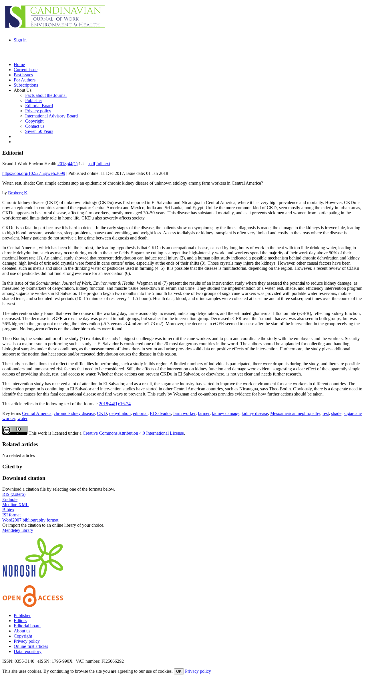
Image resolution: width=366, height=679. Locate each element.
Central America (36, 413)
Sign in (20, 39)
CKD (102, 413)
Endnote (9, 499)
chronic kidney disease (74, 413)
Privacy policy (27, 641)
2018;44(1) (67, 163)
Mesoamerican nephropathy (295, 413)
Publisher (22, 615)
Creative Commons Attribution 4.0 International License (133, 433)
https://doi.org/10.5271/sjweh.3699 (33, 173)
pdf (91, 163)
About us (22, 630)
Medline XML (15, 504)
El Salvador (160, 413)
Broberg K (17, 192)
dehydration (120, 413)
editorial (140, 413)
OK (179, 671)
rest (326, 413)
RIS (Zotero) (13, 494)
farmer (204, 413)
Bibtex (8, 509)
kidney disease (255, 413)
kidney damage (225, 413)
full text (103, 163)
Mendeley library (17, 530)
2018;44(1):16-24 (115, 403)
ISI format (11, 514)
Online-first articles (31, 646)
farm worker (184, 413)
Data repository (27, 651)
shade (336, 413)
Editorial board (27, 625)
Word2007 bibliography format (30, 520)
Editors (20, 620)
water (22, 418)
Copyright (23, 636)
